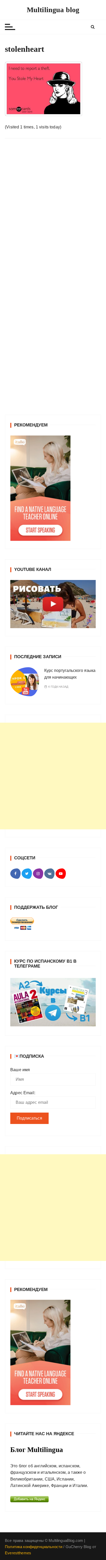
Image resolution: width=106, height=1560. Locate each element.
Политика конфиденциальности (33, 1546)
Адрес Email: (22, 1093)
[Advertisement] (53, 776)
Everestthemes (18, 1553)
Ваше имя (20, 1070)
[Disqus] (53, 213)
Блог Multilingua (36, 1450)
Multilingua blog (53, 10)
